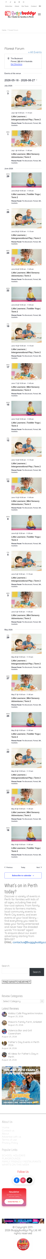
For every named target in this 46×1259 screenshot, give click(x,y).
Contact (34, 6)
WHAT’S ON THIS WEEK (15, 1164)
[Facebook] (6, 2)
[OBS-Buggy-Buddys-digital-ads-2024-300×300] (21, 1085)
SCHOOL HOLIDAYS (13, 1155)
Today (23, 867)
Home (5, 1127)
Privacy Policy (10, 1142)
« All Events (35, 52)
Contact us (8, 1130)
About (17, 6)
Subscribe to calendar (21, 875)
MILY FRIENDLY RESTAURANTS (23, 1161)
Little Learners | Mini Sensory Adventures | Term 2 (25, 155)
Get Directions (16, 64)
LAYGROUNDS (11, 1158)
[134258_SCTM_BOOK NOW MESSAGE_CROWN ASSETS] (23, 1220)
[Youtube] (15, 2)
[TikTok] (29, 1180)
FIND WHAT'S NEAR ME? (16, 981)
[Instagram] (23, 2)
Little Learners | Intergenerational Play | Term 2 (26, 118)
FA (3, 1161)
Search (5, 965)
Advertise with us (11, 1136)
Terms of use (9, 1139)
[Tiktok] (10, 2)
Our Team (24, 6)
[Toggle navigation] (39, 14)
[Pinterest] (19, 2)
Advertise (8, 6)
